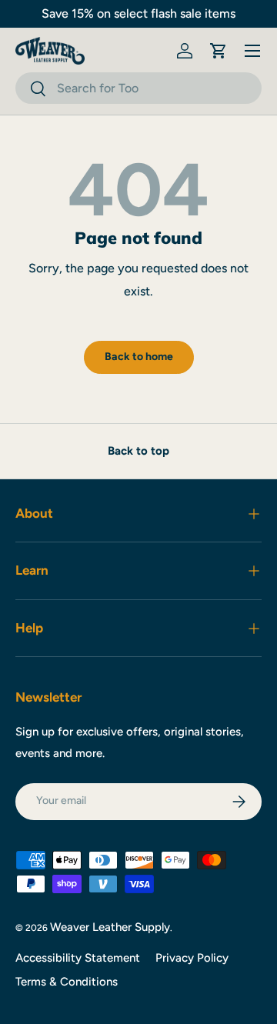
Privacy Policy (192, 958)
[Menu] (252, 51)
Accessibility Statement (77, 958)
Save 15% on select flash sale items (138, 13)
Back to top (138, 451)
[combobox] (138, 88)
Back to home (139, 356)
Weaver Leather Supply (110, 927)
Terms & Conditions (66, 982)
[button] (218, 51)
